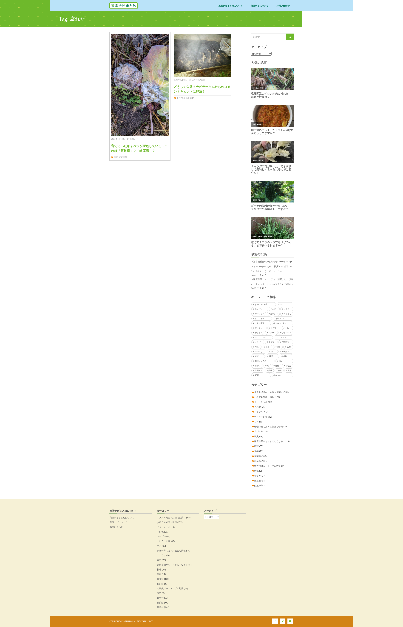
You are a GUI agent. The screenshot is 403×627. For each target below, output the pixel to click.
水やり (258, 365)
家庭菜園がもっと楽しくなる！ (269, 441)
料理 (271, 356)
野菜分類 (258, 485)
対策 (257, 356)
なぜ (274, 309)
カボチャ (274, 313)
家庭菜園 (285, 351)
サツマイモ (259, 318)
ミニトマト (282, 337)
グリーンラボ (260, 401)
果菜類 (257, 456)
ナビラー (258, 332)
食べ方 (278, 375)
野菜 (257, 375)
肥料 (277, 365)
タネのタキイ (281, 323)
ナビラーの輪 (260, 416)
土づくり (258, 351)
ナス (287, 328)
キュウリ (287, 313)
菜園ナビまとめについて (231, 5)
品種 (289, 346)
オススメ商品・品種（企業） (268, 391)
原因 (267, 346)
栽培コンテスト (261, 361)
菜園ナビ (258, 370)
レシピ (258, 342)
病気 (116, 157)
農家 (280, 370)
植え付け (283, 361)
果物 (256, 451)
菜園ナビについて (259, 5)
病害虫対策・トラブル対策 (267, 465)
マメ (256, 421)
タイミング (281, 318)
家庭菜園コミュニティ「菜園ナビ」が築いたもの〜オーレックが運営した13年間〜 (272, 282)
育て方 (288, 365)
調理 (270, 370)
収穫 (278, 346)
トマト (274, 328)
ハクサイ (272, 332)
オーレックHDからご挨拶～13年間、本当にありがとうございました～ (271, 269)
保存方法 (285, 342)
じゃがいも (259, 309)
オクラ (286, 309)
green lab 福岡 (261, 304)
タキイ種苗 (259, 323)
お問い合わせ (283, 5)
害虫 (272, 351)
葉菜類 (123, 157)
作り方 (271, 342)
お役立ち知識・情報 (264, 397)
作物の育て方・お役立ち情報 (268, 426)
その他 (257, 406)
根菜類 (190, 98)
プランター (286, 332)
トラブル (181, 98)
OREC (282, 304)
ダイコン (258, 328)
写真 (257, 346)
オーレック (259, 313)
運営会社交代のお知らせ (265, 261)
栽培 (285, 356)
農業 (290, 370)
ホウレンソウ (260, 337)
